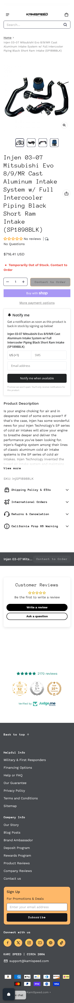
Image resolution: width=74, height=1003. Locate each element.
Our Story (11, 825)
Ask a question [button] (37, 616)
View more (12, 468)
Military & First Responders (25, 760)
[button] (37, 25)
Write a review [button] (37, 607)
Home (7, 37)
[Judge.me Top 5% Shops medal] (37, 688)
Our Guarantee (15, 783)
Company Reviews (18, 871)
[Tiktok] (61, 943)
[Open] (9, 994)
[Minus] (7, 282)
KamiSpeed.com (38, 992)
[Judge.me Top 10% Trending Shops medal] (54, 688)
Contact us (12, 878)
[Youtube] (40, 943)
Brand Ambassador (18, 840)
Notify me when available (37, 378)
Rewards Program (17, 855)
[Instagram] (29, 943)
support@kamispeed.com (29, 961)
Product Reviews (17, 863)
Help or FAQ (13, 775)
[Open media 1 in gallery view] (19, 142)
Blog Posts (12, 832)
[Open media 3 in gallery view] (42, 142)
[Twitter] (18, 943)
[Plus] (23, 282)
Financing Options (18, 767)
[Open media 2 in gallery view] (31, 142)
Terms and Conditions (21, 798)
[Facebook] (7, 943)
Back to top (14, 734)
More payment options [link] (37, 303)
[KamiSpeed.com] (37, 14)
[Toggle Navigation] (7, 15)
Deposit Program (17, 848)
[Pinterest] (51, 943)
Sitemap (10, 806)
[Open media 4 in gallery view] (54, 142)
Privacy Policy (14, 790)
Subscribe (37, 917)
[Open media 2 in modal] (37, 98)
